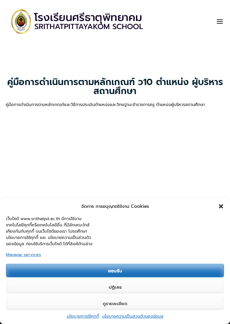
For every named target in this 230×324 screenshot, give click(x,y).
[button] (221, 206)
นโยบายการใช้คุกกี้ (83, 316)
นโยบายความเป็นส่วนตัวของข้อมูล (133, 316)
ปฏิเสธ (115, 287)
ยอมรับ (115, 270)
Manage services (23, 255)
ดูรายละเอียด (115, 303)
